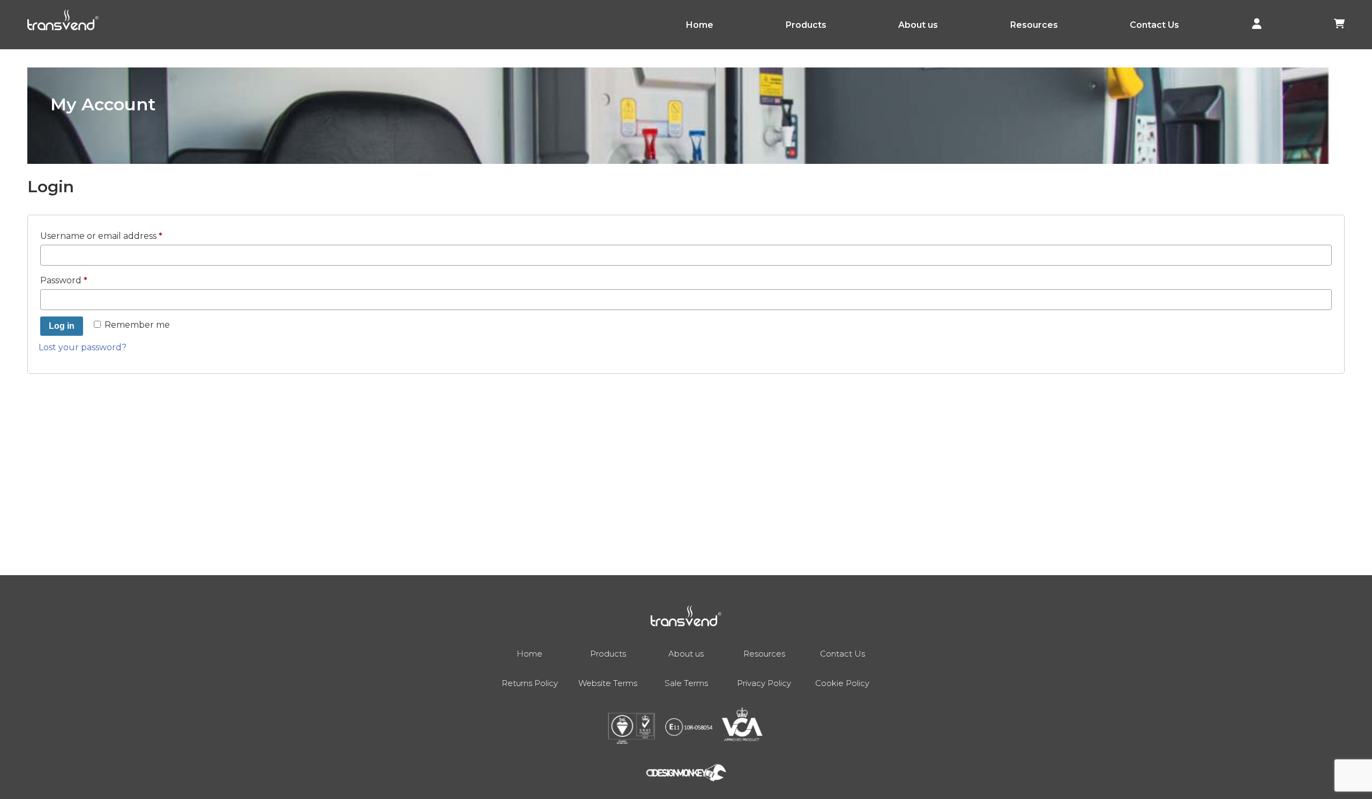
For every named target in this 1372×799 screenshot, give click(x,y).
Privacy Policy (764, 683)
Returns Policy (530, 683)
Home (699, 25)
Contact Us (1154, 25)
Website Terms (607, 683)
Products (806, 25)
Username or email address (121, 235)
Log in (61, 325)
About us (918, 25)
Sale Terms (686, 683)
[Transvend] (63, 21)
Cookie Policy (842, 683)
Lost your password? (82, 347)
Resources (1034, 25)
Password (84, 280)
